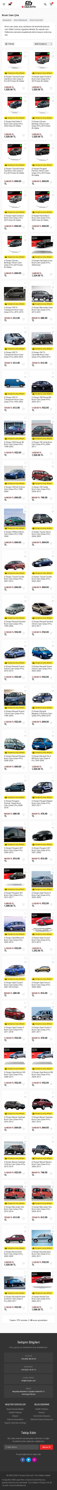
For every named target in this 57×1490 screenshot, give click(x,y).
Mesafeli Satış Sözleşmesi (42, 1419)
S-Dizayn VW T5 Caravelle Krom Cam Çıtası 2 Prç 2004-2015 (41, 354)
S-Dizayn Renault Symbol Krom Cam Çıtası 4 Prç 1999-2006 (14, 624)
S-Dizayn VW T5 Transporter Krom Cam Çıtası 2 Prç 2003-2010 (13, 354)
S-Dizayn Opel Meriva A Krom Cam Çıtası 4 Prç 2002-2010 (14, 940)
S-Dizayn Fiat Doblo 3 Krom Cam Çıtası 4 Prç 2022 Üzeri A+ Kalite (13, 123)
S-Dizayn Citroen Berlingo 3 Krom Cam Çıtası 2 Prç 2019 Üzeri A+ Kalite (13, 264)
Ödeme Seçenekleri (15, 1419)
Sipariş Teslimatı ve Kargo (15, 1423)
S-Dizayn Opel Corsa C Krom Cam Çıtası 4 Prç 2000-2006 (41, 985)
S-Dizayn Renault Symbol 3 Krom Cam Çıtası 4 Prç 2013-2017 (42, 624)
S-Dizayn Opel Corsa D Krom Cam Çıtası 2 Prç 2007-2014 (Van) (13, 985)
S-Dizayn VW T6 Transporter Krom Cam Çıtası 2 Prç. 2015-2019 (13, 309)
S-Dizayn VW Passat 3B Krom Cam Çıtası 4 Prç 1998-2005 (14, 444)
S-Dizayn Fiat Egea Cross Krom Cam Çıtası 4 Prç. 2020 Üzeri (42, 263)
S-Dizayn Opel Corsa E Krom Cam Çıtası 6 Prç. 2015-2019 (41, 940)
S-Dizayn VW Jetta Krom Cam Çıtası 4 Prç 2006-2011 (42, 444)
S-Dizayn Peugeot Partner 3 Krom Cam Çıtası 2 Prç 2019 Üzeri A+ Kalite (41, 172)
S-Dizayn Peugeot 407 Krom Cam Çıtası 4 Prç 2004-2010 (13, 850)
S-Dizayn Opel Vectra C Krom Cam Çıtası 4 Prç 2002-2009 (41, 895)
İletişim (15, 1416)
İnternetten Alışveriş (41, 1416)
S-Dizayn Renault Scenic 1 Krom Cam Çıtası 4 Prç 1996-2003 (14, 713)
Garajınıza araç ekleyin (15, 73)
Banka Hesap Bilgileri (15, 1409)
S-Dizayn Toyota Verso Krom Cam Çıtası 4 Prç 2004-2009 (41, 534)
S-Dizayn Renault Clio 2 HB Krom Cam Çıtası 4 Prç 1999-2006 (41, 758)
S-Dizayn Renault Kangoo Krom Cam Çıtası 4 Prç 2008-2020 (14, 758)
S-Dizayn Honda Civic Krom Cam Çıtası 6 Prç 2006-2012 (41, 1299)
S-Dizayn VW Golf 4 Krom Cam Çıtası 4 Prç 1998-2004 (14, 489)
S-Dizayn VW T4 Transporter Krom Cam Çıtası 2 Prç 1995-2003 (13, 399)
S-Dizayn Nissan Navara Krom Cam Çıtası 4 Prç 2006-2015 (42, 1164)
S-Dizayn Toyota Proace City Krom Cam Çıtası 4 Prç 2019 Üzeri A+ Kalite (14, 79)
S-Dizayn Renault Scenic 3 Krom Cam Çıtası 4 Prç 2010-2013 (14, 668)
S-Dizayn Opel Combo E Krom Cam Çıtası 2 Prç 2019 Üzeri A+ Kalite (14, 218)
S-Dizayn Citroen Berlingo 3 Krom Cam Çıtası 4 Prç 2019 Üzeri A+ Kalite (41, 124)
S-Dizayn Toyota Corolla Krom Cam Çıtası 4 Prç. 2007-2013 (14, 579)
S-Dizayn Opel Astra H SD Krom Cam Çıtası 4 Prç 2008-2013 (14, 1074)
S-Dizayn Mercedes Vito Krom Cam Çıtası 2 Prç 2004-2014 (42, 1209)
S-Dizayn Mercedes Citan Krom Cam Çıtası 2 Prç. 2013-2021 (42, 309)
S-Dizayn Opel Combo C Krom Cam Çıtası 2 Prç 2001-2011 (42, 1029)
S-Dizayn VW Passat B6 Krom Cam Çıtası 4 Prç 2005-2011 (41, 399)
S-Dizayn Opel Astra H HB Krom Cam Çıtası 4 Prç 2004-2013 (42, 1074)
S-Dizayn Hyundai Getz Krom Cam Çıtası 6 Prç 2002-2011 (41, 1254)
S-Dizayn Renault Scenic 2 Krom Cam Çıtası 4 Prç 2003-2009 (42, 668)
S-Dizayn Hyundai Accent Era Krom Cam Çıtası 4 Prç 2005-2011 (14, 1299)
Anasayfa (7, 20)
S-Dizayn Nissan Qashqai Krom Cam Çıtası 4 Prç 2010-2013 (14, 1119)
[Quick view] (25, 52)
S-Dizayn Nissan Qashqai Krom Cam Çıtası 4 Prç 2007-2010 (42, 1119)
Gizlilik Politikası (15, 1412)
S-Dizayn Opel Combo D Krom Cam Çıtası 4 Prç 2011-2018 (14, 1029)
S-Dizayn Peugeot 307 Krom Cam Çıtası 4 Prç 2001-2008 (41, 850)
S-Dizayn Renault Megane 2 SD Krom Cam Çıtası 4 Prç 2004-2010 (42, 713)
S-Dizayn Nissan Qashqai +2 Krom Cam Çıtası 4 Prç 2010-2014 (14, 1164)
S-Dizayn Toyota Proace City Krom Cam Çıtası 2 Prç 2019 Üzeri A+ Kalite (14, 171)
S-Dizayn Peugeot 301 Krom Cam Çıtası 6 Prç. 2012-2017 (13, 895)
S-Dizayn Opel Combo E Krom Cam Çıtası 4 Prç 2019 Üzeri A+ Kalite (41, 79)
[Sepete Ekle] (23, 88)
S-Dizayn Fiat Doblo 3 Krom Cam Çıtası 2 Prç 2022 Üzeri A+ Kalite (41, 218)
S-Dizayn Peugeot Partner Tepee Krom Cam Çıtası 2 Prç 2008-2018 (13, 804)
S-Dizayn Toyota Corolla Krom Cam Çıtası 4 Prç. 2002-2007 (42, 579)
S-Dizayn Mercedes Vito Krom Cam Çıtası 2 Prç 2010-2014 (14, 1209)
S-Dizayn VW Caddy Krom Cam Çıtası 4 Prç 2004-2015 (41, 489)
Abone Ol (46, 1447)
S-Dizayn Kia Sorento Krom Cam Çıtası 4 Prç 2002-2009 (13, 1254)
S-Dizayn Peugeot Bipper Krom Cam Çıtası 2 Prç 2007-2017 (42, 803)
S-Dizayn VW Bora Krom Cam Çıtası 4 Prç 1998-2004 (14, 534)
